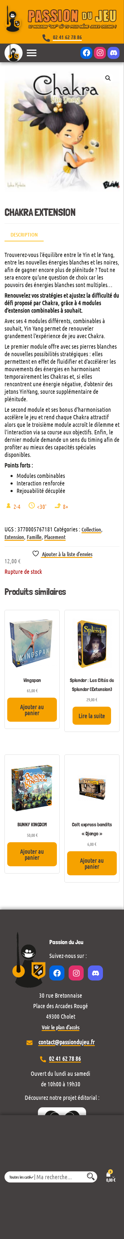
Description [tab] (24, 234)
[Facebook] (86, 53)
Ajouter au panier (32, 709)
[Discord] (113, 53)
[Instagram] (100, 53)
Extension (14, 537)
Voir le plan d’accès (60, 1027)
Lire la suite (92, 715)
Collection (91, 529)
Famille (34, 537)
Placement (55, 537)
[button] (108, 78)
